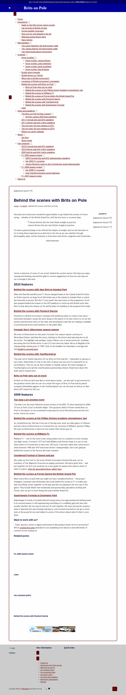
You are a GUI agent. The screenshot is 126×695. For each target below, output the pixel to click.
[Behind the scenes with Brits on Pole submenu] (54, 84)
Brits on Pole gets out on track (30, 375)
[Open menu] (10, 97)
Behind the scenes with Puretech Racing (36, 311)
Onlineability (25, 689)
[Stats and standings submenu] (36, 111)
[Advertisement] (52, 256)
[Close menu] (15, 14)
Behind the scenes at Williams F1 (32, 434)
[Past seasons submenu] (30, 144)
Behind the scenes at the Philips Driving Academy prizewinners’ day (50, 418)
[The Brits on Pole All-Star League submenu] (51, 114)
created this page (27, 528)
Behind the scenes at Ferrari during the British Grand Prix (45, 474)
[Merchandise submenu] (30, 43)
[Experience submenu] (28, 22)
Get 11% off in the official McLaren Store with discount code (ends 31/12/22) (63, 2)
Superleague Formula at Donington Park (35, 495)
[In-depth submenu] (26, 55)
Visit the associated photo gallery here (45, 469)
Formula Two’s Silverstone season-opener (36, 329)
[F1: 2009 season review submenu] (43, 155)
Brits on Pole (35, 8)
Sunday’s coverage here (28, 349)
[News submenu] (24, 135)
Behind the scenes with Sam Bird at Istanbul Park (40, 289)
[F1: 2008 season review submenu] (43, 167)
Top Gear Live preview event (29, 399)
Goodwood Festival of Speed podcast (34, 455)
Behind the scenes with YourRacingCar (35, 354)
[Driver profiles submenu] (35, 58)
